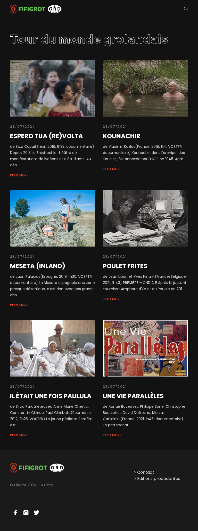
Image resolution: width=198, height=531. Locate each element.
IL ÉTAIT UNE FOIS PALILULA (51, 396)
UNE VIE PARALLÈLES (133, 396)
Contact (145, 472)
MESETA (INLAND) (37, 266)
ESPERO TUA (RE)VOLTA (46, 136)
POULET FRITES (125, 266)
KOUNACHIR (121, 136)
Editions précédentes (158, 478)
